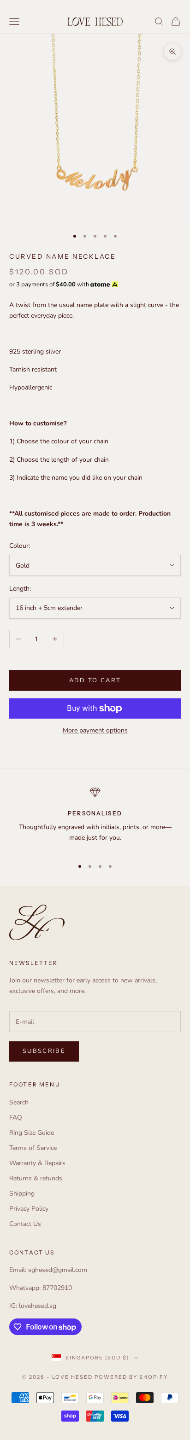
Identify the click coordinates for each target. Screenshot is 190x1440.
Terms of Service (33, 1148)
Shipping (22, 1193)
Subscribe (44, 1051)
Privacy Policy (28, 1208)
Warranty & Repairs (37, 1163)
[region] (95, 819)
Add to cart (95, 680)
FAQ (15, 1117)
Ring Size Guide (31, 1132)
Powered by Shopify (131, 1377)
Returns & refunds (35, 1178)
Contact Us (25, 1223)
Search (19, 1102)
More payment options (95, 730)
